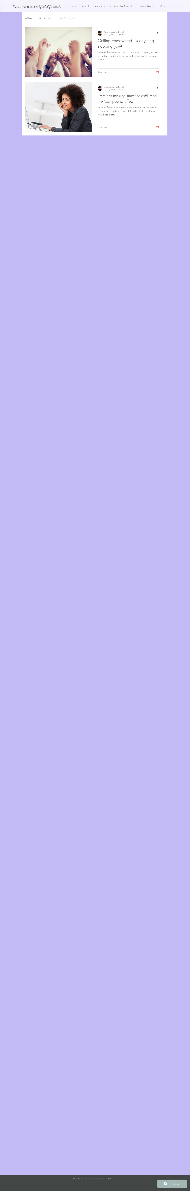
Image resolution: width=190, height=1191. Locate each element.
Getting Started (46, 18)
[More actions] (158, 33)
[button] (160, 18)
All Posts (29, 18)
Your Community (67, 18)
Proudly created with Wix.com (105, 1178)
